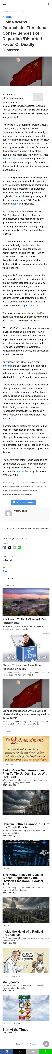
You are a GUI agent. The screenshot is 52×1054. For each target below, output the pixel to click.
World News (19, 11)
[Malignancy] (26, 960)
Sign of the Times (15, 1029)
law (21, 230)
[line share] (19, 547)
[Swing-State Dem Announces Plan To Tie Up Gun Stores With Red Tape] (26, 749)
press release (31, 305)
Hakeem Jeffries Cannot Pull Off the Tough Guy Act (26, 825)
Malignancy (11, 982)
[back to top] (46, 1044)
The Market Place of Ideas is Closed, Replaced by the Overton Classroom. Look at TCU (23, 879)
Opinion (6, 818)
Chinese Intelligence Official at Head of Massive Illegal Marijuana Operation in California (26, 714)
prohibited (7, 366)
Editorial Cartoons (11, 976)
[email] (32, 1051)
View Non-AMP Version (29, 1044)
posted (14, 392)
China (5, 571)
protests (20, 471)
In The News (8, 764)
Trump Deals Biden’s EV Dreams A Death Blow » (27, 528)
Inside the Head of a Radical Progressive (23, 933)
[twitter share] (9, 547)
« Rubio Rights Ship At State (15, 539)
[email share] (14, 547)
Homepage (7, 11)
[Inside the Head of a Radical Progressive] (26, 910)
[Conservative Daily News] (26, 4)
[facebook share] (4, 547)
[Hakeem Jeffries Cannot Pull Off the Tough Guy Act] (26, 802)
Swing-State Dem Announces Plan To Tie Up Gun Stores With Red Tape (25, 773)
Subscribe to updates (25, 502)
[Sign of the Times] (26, 1008)
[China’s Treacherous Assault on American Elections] (26, 647)
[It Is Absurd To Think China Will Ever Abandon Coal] (26, 602)
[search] (48, 3)
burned (24, 158)
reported (7, 158)
